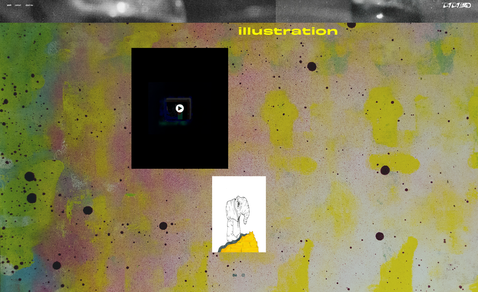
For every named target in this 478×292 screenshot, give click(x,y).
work (9, 5)
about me (29, 5)
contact (18, 5)
